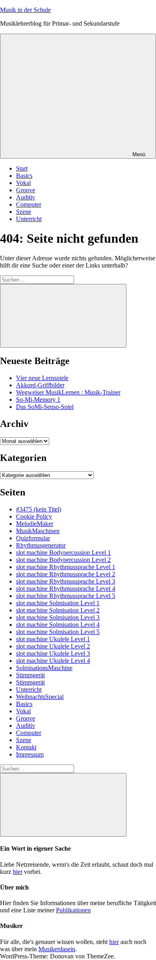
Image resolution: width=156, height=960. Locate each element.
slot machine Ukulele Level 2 (53, 646)
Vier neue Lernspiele (42, 377)
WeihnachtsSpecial (40, 696)
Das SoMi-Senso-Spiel (45, 406)
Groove (25, 190)
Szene (23, 211)
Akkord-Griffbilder (40, 385)
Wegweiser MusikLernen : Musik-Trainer (68, 392)
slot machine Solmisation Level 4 (58, 624)
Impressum (30, 754)
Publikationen (73, 910)
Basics (24, 175)
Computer (28, 204)
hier (17, 871)
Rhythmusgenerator (41, 545)
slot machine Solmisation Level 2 (58, 610)
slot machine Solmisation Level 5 (58, 631)
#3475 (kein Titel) (38, 509)
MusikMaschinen (38, 530)
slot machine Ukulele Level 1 (53, 639)
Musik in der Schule (25, 9)
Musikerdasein (56, 949)
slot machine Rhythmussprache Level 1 (65, 567)
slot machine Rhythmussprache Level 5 (65, 595)
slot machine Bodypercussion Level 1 (63, 552)
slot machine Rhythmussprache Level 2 (65, 574)
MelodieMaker (34, 523)
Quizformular (33, 538)
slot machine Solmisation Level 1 (58, 603)
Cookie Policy (34, 516)
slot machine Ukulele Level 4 (53, 660)
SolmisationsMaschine (44, 667)
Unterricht (29, 218)
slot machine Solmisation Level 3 (58, 617)
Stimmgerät (30, 675)
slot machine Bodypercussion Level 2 (63, 559)
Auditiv (25, 197)
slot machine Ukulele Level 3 (53, 653)
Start (22, 168)
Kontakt (26, 747)
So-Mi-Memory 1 (38, 399)
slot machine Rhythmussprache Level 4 (65, 588)
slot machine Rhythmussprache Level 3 (65, 581)
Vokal (23, 182)
